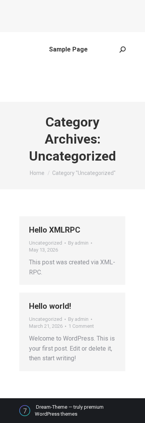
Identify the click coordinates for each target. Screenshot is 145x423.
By (78, 243)
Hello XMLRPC (54, 230)
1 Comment (81, 326)
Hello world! (50, 306)
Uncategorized (45, 243)
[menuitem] (68, 49)
